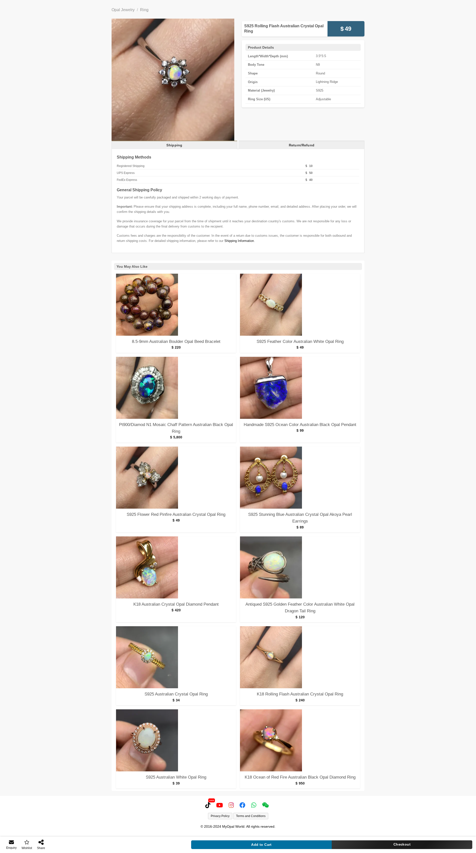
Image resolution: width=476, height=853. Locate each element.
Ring (144, 10)
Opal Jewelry (123, 10)
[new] (208, 805)
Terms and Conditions (251, 816)
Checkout (402, 844)
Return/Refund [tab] (302, 145)
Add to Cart (261, 845)
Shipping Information (239, 241)
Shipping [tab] (174, 145)
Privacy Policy (220, 816)
